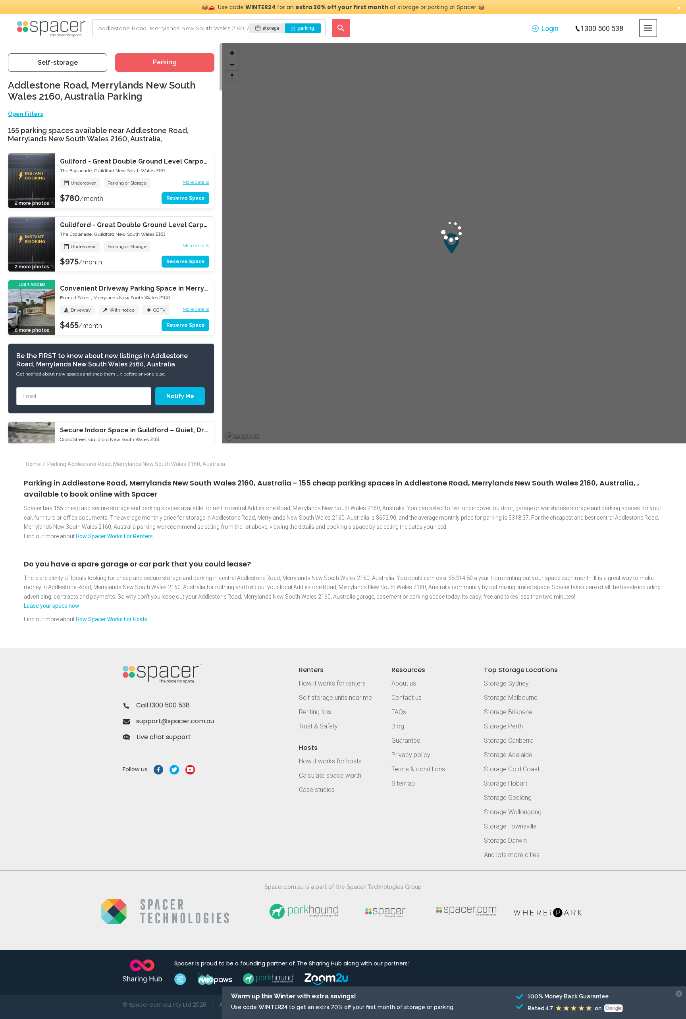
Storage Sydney (506, 683)
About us (403, 683)
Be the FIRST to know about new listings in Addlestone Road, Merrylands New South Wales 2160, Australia (102, 360)
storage (270, 28)
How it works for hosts (330, 761)
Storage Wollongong (512, 812)
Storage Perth (503, 726)
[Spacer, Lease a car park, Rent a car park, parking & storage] (52, 28)
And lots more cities (512, 855)
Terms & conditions (418, 769)
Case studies (317, 790)
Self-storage (58, 62)
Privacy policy (410, 755)
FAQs (398, 712)
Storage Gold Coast (512, 769)
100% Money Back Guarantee (567, 996)
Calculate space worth (330, 775)
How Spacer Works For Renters (114, 536)
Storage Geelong (508, 797)
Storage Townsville (510, 826)
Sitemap (403, 783)
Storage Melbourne (511, 697)
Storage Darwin (505, 840)
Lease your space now (51, 606)
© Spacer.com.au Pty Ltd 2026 (164, 1005)
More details (196, 182)
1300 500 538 (601, 28)
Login (550, 28)
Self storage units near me (335, 697)
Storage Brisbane (508, 712)
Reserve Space (185, 198)
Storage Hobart (505, 783)
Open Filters (25, 114)
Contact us (406, 697)
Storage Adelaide (508, 755)
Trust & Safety (318, 726)
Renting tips (315, 712)
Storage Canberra (509, 740)
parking (306, 28)
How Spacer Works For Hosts (111, 619)
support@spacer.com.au (175, 721)
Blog (397, 726)
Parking (165, 62)
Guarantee (405, 740)
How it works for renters (332, 683)
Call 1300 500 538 (163, 705)
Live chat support (164, 737)
